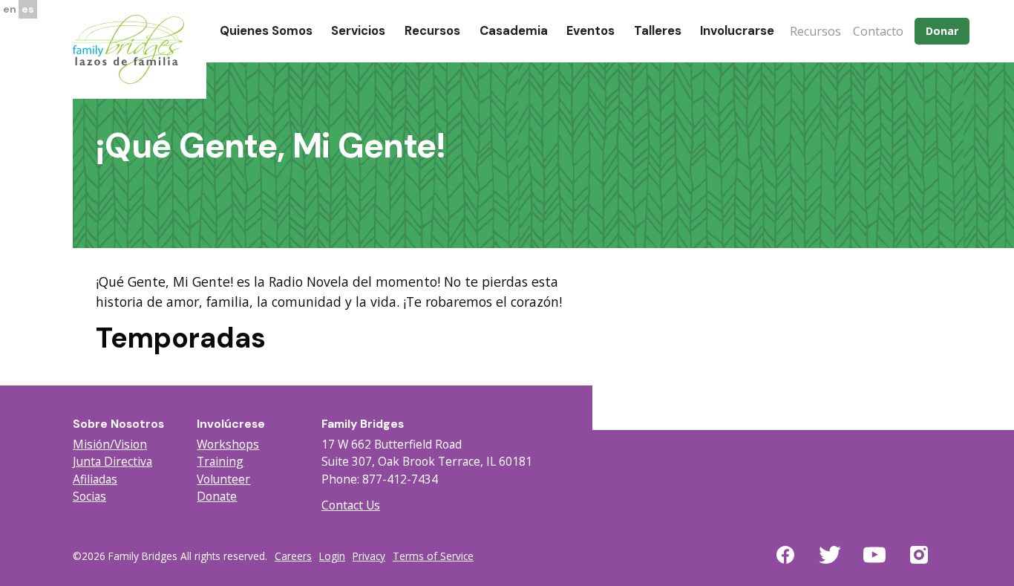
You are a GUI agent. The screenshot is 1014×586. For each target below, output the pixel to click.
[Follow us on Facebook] (785, 564)
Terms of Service (433, 556)
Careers (293, 556)
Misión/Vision (110, 444)
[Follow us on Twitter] (830, 564)
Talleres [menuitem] (657, 31)
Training (220, 461)
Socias (89, 496)
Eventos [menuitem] (590, 31)
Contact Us (350, 505)
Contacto (878, 31)
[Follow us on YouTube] (874, 564)
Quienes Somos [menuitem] (266, 31)
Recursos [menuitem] (432, 31)
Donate (217, 496)
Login (332, 556)
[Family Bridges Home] (128, 48)
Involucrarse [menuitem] (737, 31)
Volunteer (223, 479)
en (9, 9)
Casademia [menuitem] (514, 31)
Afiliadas (95, 479)
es (28, 9)
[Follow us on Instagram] (919, 564)
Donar (942, 31)
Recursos (815, 31)
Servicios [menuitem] (358, 31)
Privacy (369, 556)
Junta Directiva (112, 461)
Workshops (228, 444)
